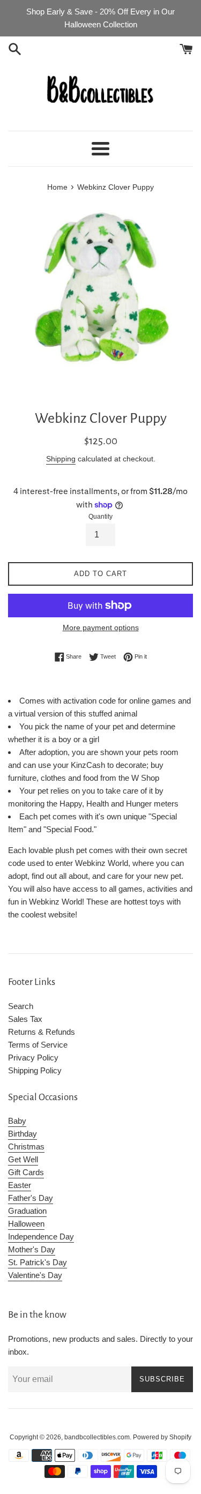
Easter (19, 1185)
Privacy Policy (33, 1057)
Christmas (26, 1146)
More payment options (101, 627)
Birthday (22, 1133)
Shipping (61, 458)
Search (20, 1006)
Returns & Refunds (41, 1031)
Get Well (23, 1159)
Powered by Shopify (162, 1437)
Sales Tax (25, 1019)
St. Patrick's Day (37, 1262)
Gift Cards (26, 1172)
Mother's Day (31, 1249)
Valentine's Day (35, 1275)
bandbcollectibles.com (97, 1437)
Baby (17, 1120)
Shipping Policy (35, 1070)
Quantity (100, 516)
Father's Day (30, 1197)
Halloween (26, 1223)
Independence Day (41, 1236)
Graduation (27, 1210)
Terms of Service (38, 1044)
